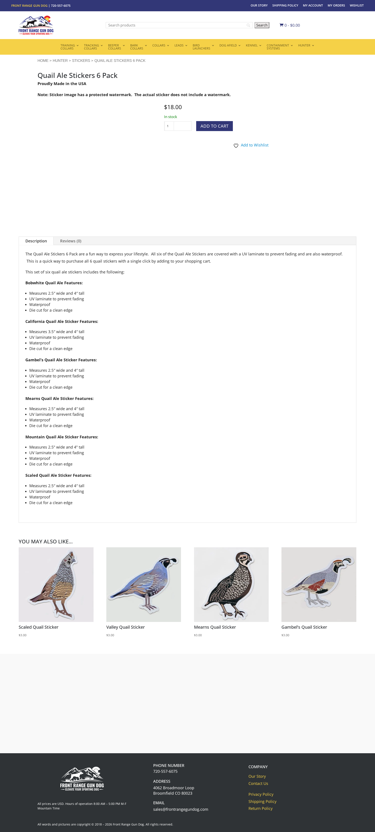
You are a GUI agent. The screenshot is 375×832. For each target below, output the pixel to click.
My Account (313, 5)
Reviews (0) (70, 240)
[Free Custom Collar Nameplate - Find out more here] (292, 734)
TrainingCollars (68, 47)
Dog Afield (228, 45)
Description (36, 240)
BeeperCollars (114, 47)
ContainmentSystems (278, 47)
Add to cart (215, 126)
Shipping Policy (285, 5)
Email (159, 802)
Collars (158, 45)
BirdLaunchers (201, 47)
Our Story (259, 5)
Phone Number (168, 765)
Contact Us (258, 783)
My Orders (336, 5)
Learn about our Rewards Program (196, 725)
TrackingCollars (91, 47)
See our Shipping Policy (97, 725)
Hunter (304, 45)
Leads (179, 45)
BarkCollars (136, 47)
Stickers (81, 61)
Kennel (252, 45)
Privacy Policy (260, 794)
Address (161, 781)
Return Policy (260, 808)
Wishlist (357, 5)
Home (43, 61)
